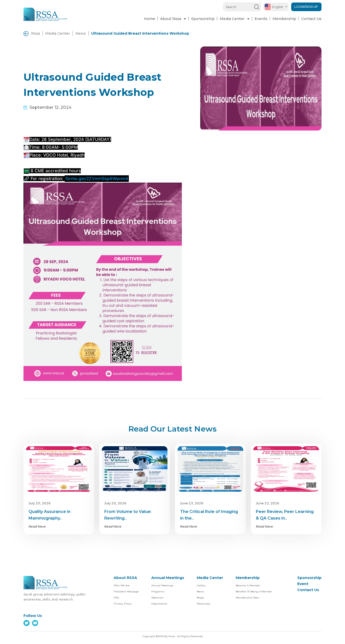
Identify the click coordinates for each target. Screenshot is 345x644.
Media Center (57, 33)
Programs (157, 591)
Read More (37, 526)
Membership (284, 18)
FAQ (116, 597)
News (80, 33)
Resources (203, 603)
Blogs (200, 597)
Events (261, 18)
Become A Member (248, 585)
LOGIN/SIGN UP (306, 7)
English (277, 7)
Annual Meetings (162, 585)
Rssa (35, 33)
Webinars (157, 597)
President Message (126, 591)
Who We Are (122, 585)
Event (302, 584)
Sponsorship (203, 18)
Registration (159, 603)
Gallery (201, 585)
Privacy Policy (123, 603)
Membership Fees (247, 597)
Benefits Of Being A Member (254, 591)
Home (149, 18)
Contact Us (311, 18)
